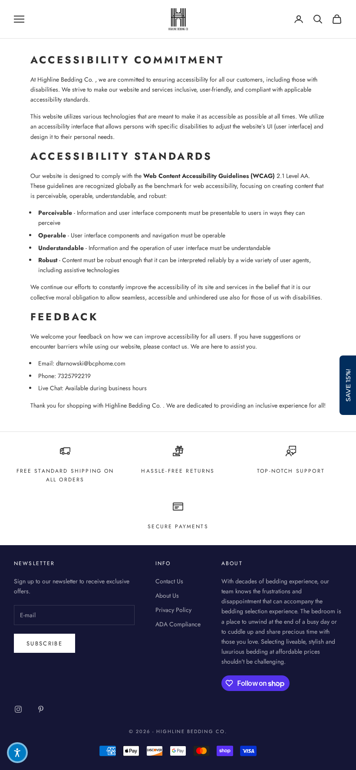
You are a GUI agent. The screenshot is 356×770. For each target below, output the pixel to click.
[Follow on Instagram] (18, 709)
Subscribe (44, 643)
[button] (17, 752)
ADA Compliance (178, 624)
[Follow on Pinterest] (40, 709)
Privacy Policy (173, 609)
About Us (167, 595)
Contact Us (169, 581)
